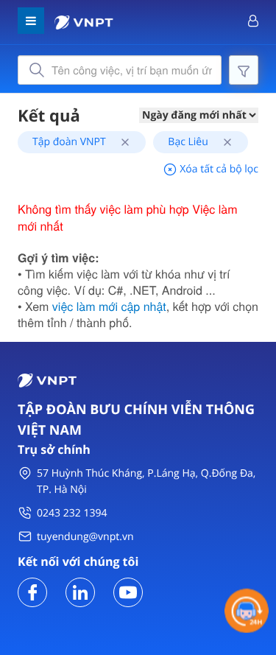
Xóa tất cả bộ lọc (217, 169)
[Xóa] (119, 142)
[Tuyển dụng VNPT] (32, 591)
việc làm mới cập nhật (109, 306)
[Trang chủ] (83, 21)
